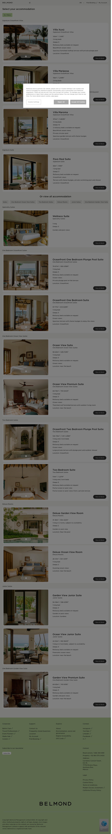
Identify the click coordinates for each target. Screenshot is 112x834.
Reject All (61, 102)
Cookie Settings (33, 102)
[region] (56, 95)
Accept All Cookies (78, 102)
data (36, 90)
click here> (54, 96)
